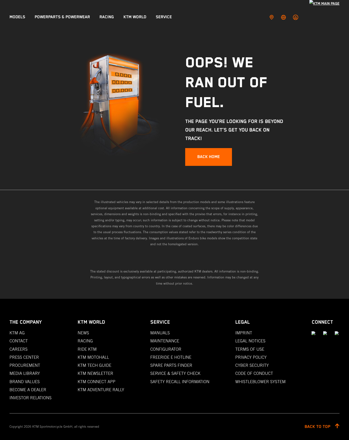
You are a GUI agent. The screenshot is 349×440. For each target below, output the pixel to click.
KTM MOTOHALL (93, 357)
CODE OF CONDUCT (254, 373)
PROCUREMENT (24, 365)
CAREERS (18, 349)
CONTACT (18, 340)
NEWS (83, 332)
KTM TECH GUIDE (94, 365)
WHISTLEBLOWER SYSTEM (260, 381)
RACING (85, 340)
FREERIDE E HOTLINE (170, 357)
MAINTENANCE (164, 340)
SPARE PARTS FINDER (171, 365)
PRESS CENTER (24, 357)
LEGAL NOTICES (250, 340)
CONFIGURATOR (165, 349)
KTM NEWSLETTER (95, 373)
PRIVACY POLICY (251, 357)
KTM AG (17, 332)
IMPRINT (243, 332)
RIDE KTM (87, 349)
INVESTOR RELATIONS (30, 397)
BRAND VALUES (24, 381)
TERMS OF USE (249, 349)
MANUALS (160, 332)
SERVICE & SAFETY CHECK (175, 373)
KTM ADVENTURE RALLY (101, 389)
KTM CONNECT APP (96, 381)
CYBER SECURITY (252, 365)
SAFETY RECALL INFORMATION (179, 381)
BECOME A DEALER (27, 389)
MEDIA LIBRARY (24, 373)
